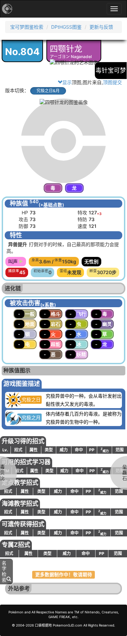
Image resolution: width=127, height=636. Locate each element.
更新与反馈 (101, 27)
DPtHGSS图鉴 (66, 27)
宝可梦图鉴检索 (26, 27)
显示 (67, 82)
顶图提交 (112, 82)
